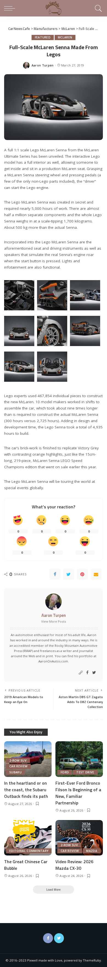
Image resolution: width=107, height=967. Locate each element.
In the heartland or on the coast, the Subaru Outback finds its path (26, 789)
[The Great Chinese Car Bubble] (28, 838)
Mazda (91, 851)
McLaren (65, 37)
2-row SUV (18, 760)
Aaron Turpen (43, 65)
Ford (65, 772)
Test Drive (85, 772)
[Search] (97, 8)
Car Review (18, 766)
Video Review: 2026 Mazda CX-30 (74, 864)
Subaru (15, 772)
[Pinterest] (82, 574)
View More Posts (53, 621)
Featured (43, 37)
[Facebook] (54, 574)
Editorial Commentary (29, 851)
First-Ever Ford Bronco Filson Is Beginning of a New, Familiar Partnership (78, 793)
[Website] (80, 672)
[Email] (96, 574)
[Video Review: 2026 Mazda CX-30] (79, 838)
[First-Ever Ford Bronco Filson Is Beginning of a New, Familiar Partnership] (79, 759)
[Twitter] (68, 574)
